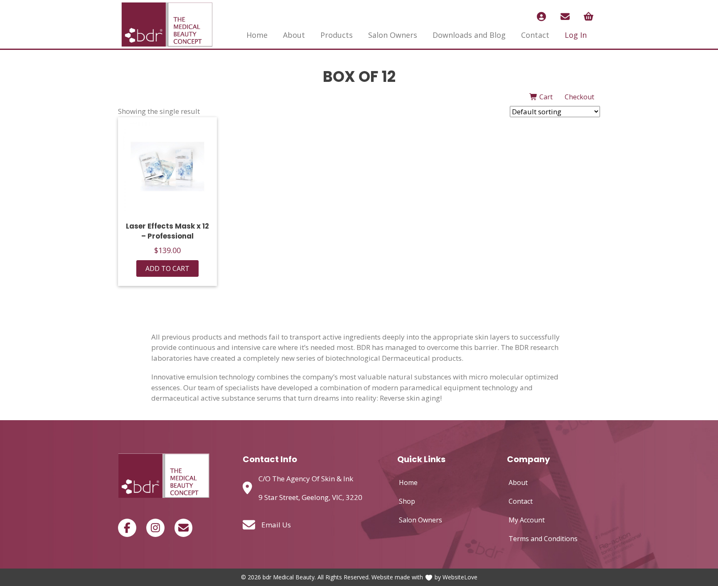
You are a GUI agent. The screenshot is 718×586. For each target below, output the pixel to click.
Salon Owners (392, 35)
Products (336, 35)
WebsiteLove (460, 577)
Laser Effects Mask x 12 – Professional (167, 231)
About (294, 35)
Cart (545, 96)
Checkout (579, 96)
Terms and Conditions (543, 538)
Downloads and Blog (469, 35)
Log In (576, 35)
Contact (535, 35)
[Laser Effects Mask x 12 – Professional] (167, 166)
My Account (527, 519)
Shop (407, 501)
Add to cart (167, 268)
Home (257, 35)
